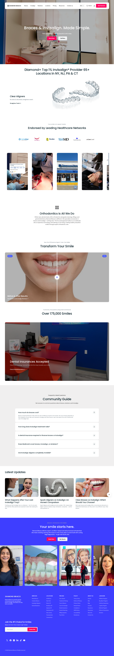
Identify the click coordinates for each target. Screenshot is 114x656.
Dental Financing (63, 610)
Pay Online (61, 615)
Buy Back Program (103, 601)
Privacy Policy (77, 603)
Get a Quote (62, 598)
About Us (90, 612)
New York (48, 601)
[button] (89, 5)
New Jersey (49, 612)
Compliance (77, 608)
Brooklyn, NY (49, 605)
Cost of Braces (62, 603)
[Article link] (21, 494)
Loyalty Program (103, 605)
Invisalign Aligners (36, 603)
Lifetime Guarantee (103, 603)
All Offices (48, 598)
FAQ (89, 601)
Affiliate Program (103, 598)
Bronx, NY (48, 603)
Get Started (101, 6)
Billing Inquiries (63, 612)
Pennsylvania (49, 615)
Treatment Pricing (63, 601)
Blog (89, 603)
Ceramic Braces (35, 601)
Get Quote (62, 539)
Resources (90, 608)
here (28, 418)
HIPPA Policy (77, 610)
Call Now (62, 38)
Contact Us (90, 615)
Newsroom (90, 610)
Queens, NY (49, 608)
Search (89, 598)
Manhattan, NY (49, 610)
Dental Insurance (63, 608)
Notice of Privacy (78, 601)
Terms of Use (77, 598)
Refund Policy (77, 605)
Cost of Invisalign (63, 605)
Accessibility (77, 612)
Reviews (101, 612)
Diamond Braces (12, 650)
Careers (90, 605)
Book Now (52, 38)
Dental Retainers (36, 605)
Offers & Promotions (104, 610)
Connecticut (49, 617)
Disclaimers (76, 615)
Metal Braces (35, 598)
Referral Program (103, 608)
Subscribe (32, 629)
